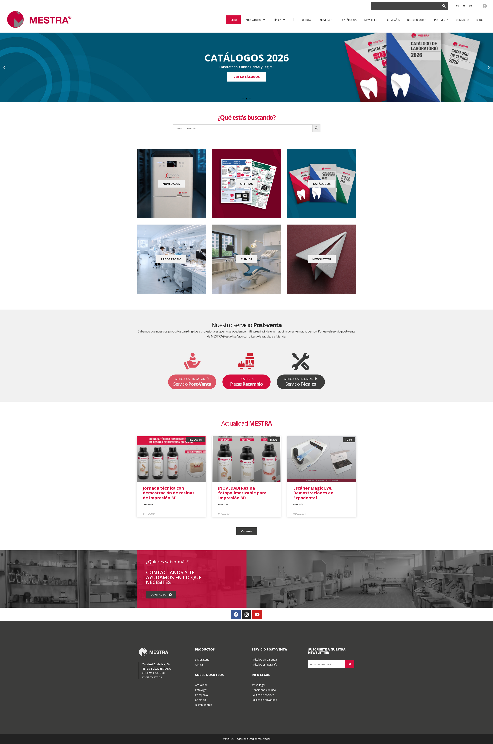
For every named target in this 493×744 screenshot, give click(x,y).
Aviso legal (258, 685)
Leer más (148, 504)
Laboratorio (253, 20)
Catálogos (349, 20)
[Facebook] (236, 614)
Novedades (327, 20)
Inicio (233, 20)
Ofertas (307, 20)
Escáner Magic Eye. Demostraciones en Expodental (313, 492)
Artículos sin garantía (264, 664)
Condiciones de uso (264, 690)
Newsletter (371, 20)
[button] (4, 67)
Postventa (441, 20)
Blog (479, 20)
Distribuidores (417, 20)
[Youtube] (257, 614)
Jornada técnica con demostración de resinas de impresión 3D (169, 492)
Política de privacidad (264, 700)
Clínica (276, 20)
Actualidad (201, 685)
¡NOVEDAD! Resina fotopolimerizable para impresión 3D (242, 492)
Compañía (393, 20)
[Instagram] (246, 614)
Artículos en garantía (264, 659)
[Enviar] (349, 664)
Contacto (462, 20)
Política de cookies (263, 695)
